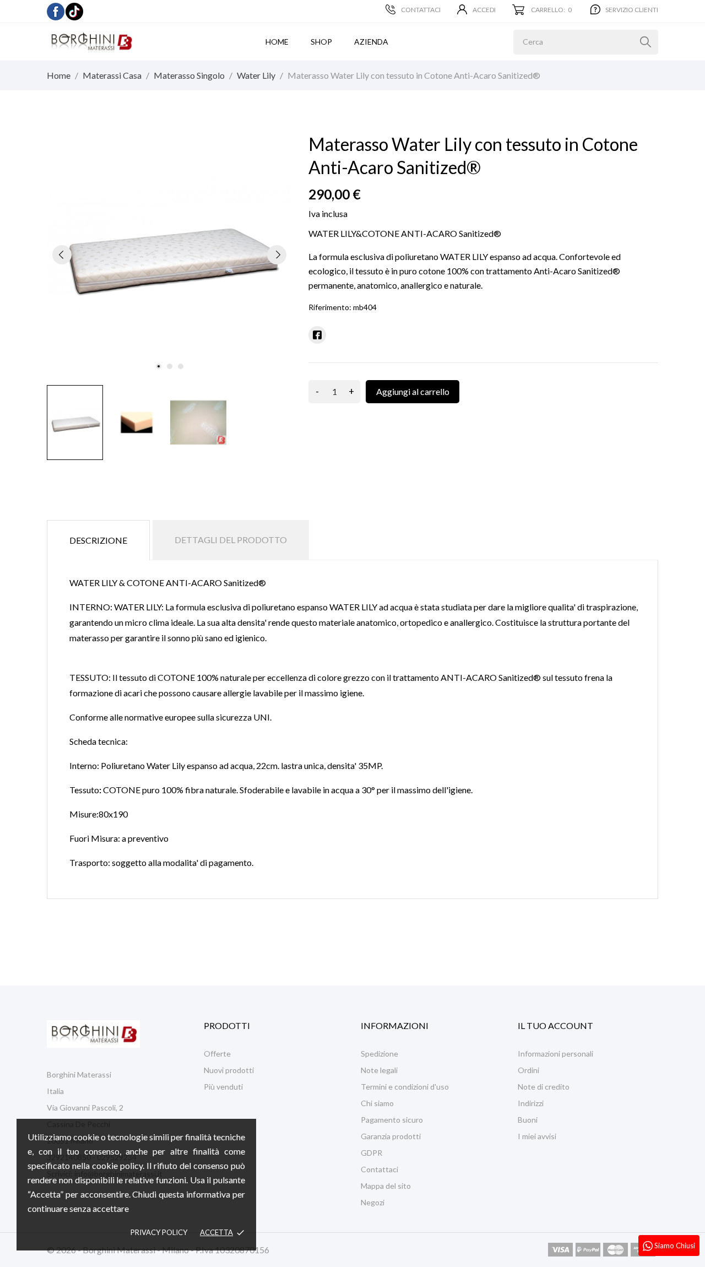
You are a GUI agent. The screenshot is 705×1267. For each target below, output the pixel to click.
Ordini (528, 1070)
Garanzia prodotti (391, 1136)
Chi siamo (377, 1103)
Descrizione (98, 540)
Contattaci (421, 10)
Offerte (217, 1053)
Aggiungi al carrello (412, 391)
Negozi (372, 1202)
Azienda (371, 41)
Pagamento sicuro (392, 1119)
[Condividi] (317, 335)
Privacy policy (159, 1232)
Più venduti (223, 1086)
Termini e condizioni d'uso (405, 1086)
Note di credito (544, 1086)
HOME (277, 41)
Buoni (528, 1119)
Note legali (379, 1070)
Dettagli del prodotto (231, 539)
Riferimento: (329, 307)
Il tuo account (555, 1025)
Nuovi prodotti (229, 1070)
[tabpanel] (169, 254)
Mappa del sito (386, 1185)
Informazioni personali (555, 1053)
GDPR (371, 1152)
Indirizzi (531, 1103)
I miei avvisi (537, 1136)
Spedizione (379, 1053)
